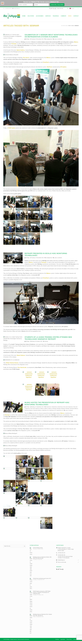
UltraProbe (49, 66)
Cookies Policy (76, 639)
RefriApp (27, 39)
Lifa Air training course (38, 547)
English (72, 8)
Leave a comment (58, 39)
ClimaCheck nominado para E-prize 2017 (42, 578)
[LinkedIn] (54, 8)
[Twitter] (51, 8)
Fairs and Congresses (68, 406)
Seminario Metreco (74, 408)
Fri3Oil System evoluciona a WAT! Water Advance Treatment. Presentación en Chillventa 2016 (41, 592)
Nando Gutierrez (21, 355)
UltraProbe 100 (45, 410)
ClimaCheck (48, 406)
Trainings (56, 16)
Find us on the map (62, 562)
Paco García (26, 57)
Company (63, 16)
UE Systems (63, 66)
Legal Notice (62, 639)
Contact (76, 16)
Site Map (57, 639)
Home (24, 16)
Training (46, 341)
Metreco (76, 42)
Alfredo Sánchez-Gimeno (12, 362)
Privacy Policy (69, 639)
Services (48, 16)
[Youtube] (55, 8)
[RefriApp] (11, 16)
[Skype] (49, 8)
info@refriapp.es (16, 8)
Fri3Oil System (11, 128)
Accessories (39, 16)
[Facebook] (59, 569)
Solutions (31, 16)
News (69, 16)
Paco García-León (22, 367)
